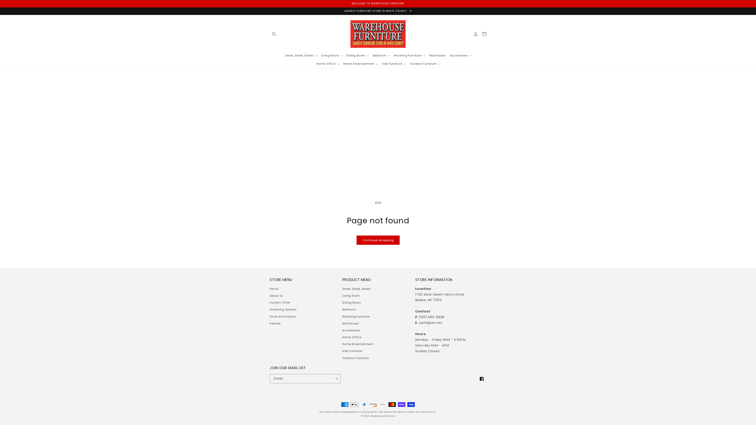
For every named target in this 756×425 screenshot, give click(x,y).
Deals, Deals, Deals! (356, 289)
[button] (274, 34)
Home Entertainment (358, 344)
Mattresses (350, 323)
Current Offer (280, 303)
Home (274, 289)
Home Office (352, 337)
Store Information (283, 317)
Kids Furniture (352, 351)
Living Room (351, 296)
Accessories (351, 330)
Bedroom (349, 309)
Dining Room (351, 303)
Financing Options (283, 309)
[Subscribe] (336, 378)
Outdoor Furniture (355, 358)
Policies (275, 323)
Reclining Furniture (356, 317)
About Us (276, 296)
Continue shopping (378, 240)
